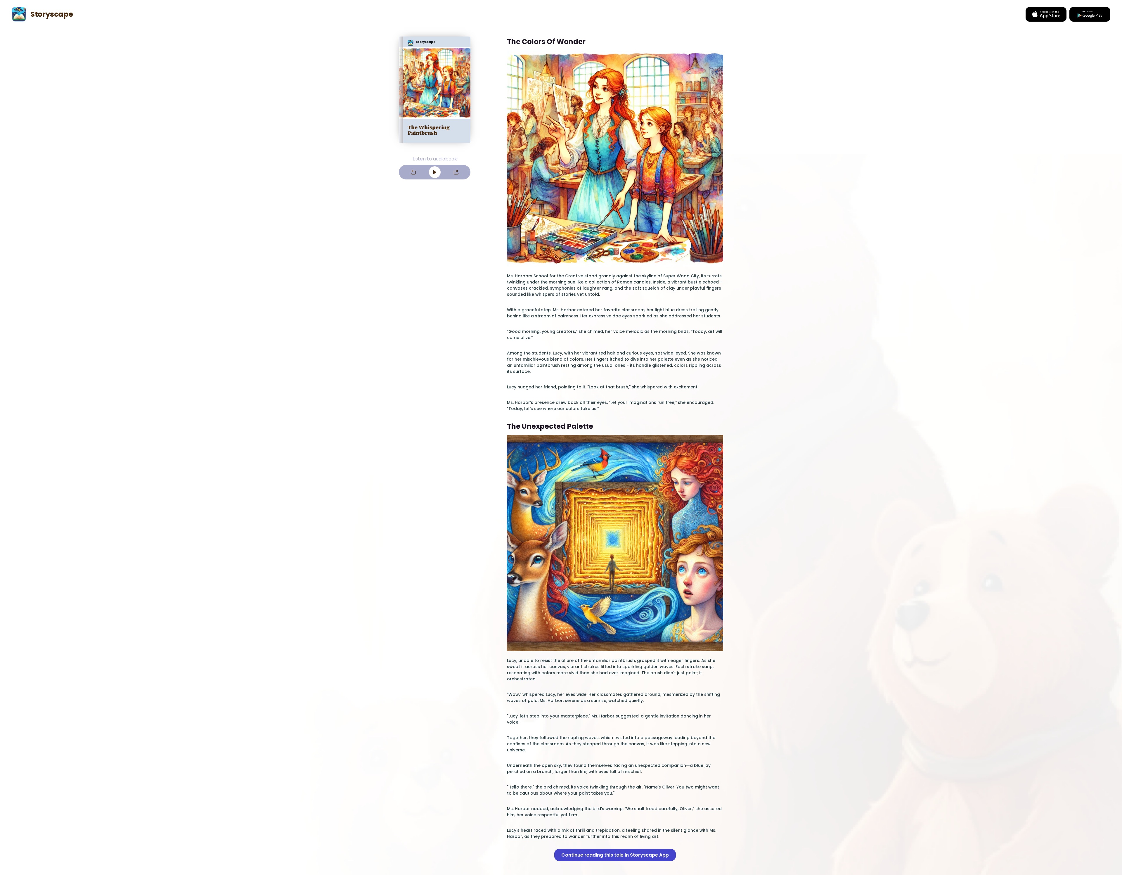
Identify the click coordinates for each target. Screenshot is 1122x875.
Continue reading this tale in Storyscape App (615, 855)
